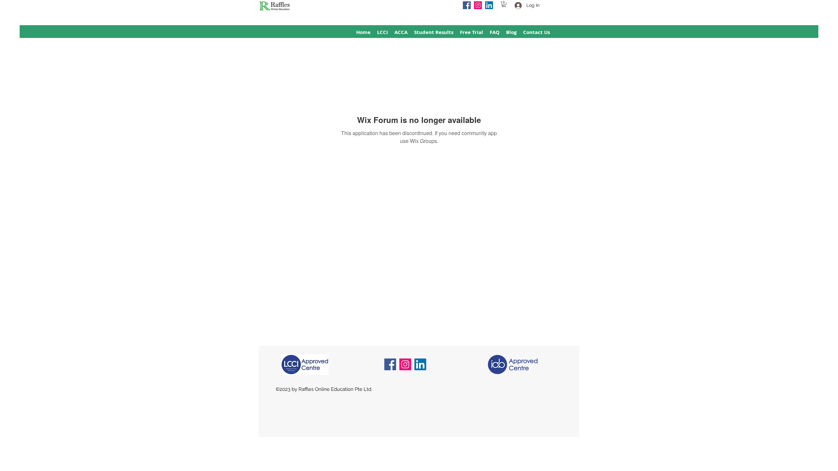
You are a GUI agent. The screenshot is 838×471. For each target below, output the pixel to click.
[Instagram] (478, 5)
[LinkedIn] (489, 5)
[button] (504, 4)
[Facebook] (467, 5)
